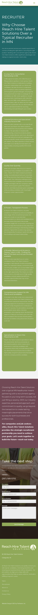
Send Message (19, 524)
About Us (5, 587)
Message (4, 505)
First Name (5, 484)
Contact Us (5, 591)
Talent (4, 581)
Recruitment (6, 584)
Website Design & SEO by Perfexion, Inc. (14, 603)
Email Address (6, 491)
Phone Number (6, 498)
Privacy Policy (6, 594)
